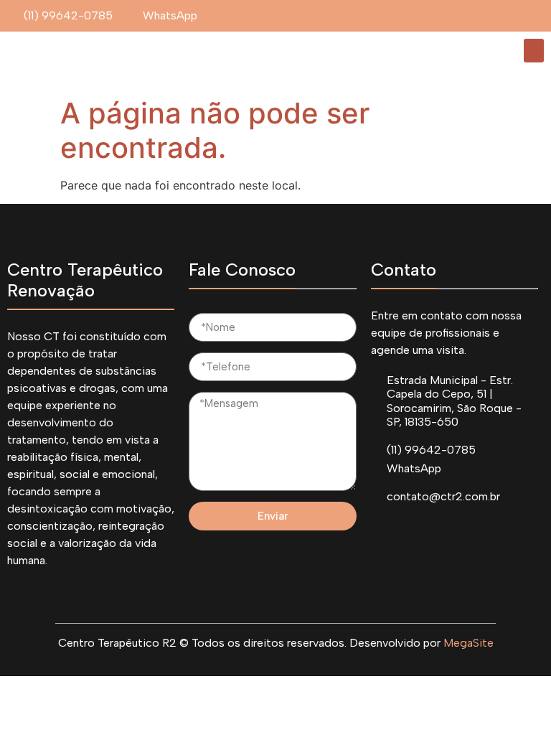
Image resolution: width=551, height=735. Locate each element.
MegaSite (468, 643)
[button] (534, 50)
